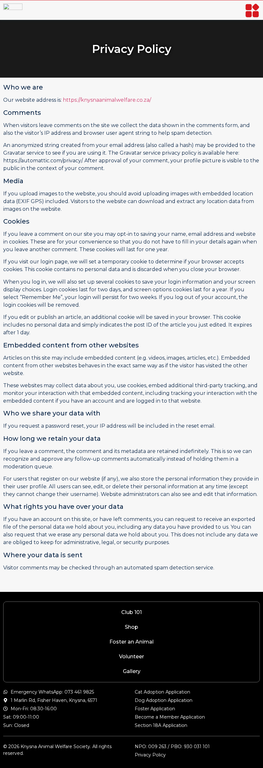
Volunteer (131, 656)
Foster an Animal (131, 642)
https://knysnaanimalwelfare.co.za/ (107, 100)
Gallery (131, 671)
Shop (131, 627)
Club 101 (131, 612)
